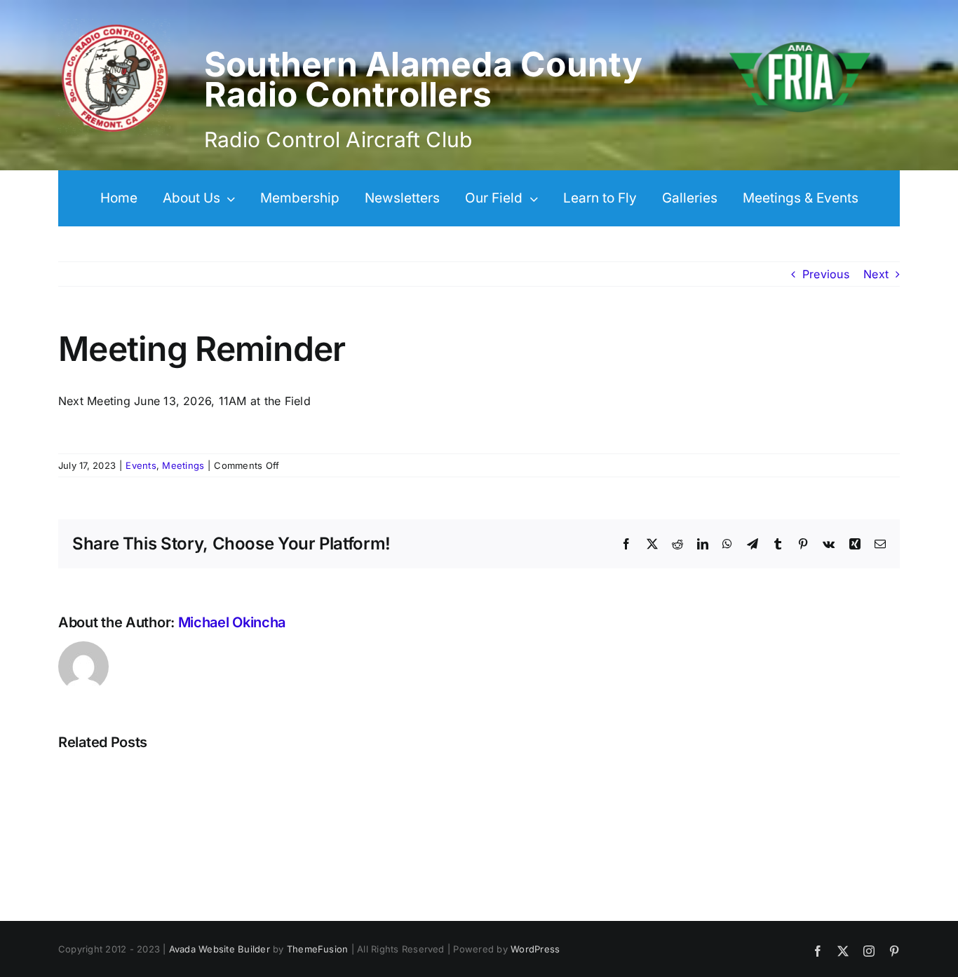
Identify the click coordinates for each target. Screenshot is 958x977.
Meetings (183, 465)
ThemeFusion (318, 949)
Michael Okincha (232, 622)
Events (141, 465)
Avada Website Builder (219, 949)
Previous (825, 274)
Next (876, 274)
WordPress (535, 949)
